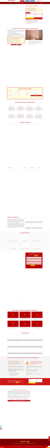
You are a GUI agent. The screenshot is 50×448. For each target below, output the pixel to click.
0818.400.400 (2, 447)
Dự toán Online (48, 447)
